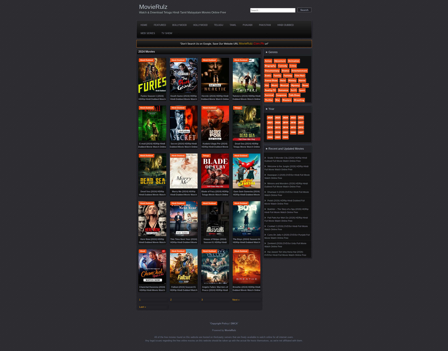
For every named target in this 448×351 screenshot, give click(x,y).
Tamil (233, 25)
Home (144, 25)
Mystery (295, 85)
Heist (283, 80)
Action (268, 60)
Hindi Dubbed (285, 25)
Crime (293, 65)
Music (274, 85)
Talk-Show (294, 95)
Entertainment (299, 70)
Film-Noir (300, 75)
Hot (267, 85)
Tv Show (167, 33)
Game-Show (271, 80)
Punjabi (248, 25)
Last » (142, 306)
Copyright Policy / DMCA (224, 323)
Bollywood (179, 25)
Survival (269, 95)
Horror (302, 80)
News (305, 85)
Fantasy (288, 75)
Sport (302, 90)
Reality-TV (270, 90)
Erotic (268, 75)
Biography (270, 65)
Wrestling (299, 99)
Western (286, 99)
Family (277, 75)
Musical (284, 85)
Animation (293, 60)
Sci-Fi (293, 90)
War (277, 99)
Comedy (282, 65)
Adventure (279, 60)
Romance (283, 90)
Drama (285, 70)
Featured (160, 25)
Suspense (281, 95)
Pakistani (265, 25)
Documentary (272, 70)
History (292, 80)
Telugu (218, 25)
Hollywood (200, 25)
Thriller (269, 99)
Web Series (148, 33)
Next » (236, 299)
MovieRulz (153, 6)
